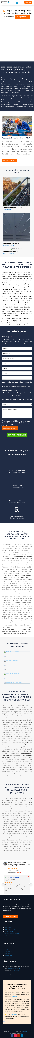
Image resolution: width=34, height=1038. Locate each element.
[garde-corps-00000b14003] (12, 664)
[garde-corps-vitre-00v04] (11, 669)
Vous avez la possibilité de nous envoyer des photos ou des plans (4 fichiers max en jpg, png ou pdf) (17, 423)
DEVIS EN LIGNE (10, 916)
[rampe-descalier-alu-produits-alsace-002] (16, 677)
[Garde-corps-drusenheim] (11, 660)
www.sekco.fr (25, 1031)
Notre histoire (8, 927)
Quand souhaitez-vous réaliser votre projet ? (17, 383)
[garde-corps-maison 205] (11, 651)
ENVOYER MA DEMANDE (17, 435)
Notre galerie (8, 951)
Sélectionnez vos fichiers (10, 428)
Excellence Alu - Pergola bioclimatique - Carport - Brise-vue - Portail (19, 864)
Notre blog (7, 935)
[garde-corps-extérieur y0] (11, 673)
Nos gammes (8, 949)
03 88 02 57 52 (15, 970)
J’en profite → (22, 17)
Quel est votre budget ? (10, 390)
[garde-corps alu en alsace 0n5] (13, 656)
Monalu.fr (14, 996)
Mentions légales (9, 931)
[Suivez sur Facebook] (12, 1035)
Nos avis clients (9, 938)
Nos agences (8, 955)
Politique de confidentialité (12, 933)
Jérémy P (13, 877)
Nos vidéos (7, 953)
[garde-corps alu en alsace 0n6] (13, 682)
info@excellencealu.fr (14, 968)
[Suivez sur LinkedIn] (22, 1035)
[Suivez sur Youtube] (18, 1035)
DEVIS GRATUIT (9, 160)
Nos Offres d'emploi (10, 929)
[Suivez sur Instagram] (15, 1035)
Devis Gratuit (28, 2)
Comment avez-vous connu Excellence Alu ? (17, 400)
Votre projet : (6, 337)
